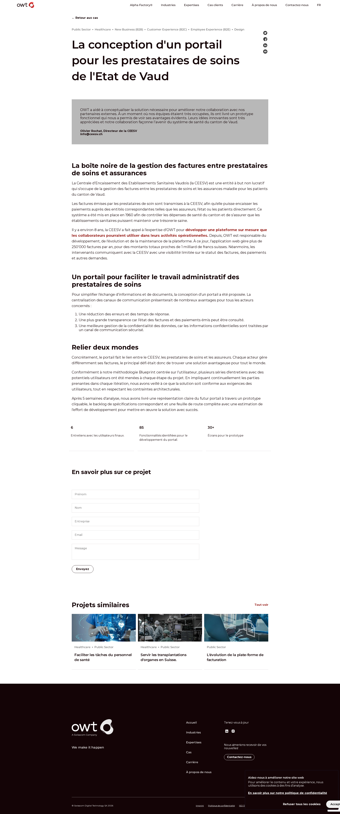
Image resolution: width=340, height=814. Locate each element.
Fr (319, 5)
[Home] (35, 8)
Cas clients (215, 5)
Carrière (237, 5)
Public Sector (104, 647)
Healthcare (82, 647)
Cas (188, 752)
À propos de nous (264, 5)
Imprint (200, 805)
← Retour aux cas (85, 17)
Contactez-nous (296, 5)
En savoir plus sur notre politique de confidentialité (287, 793)
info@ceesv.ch (91, 134)
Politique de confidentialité (221, 805)
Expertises (191, 5)
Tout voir (261, 604)
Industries (168, 5)
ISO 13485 (244, 805)
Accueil (191, 722)
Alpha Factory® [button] (141, 5)
